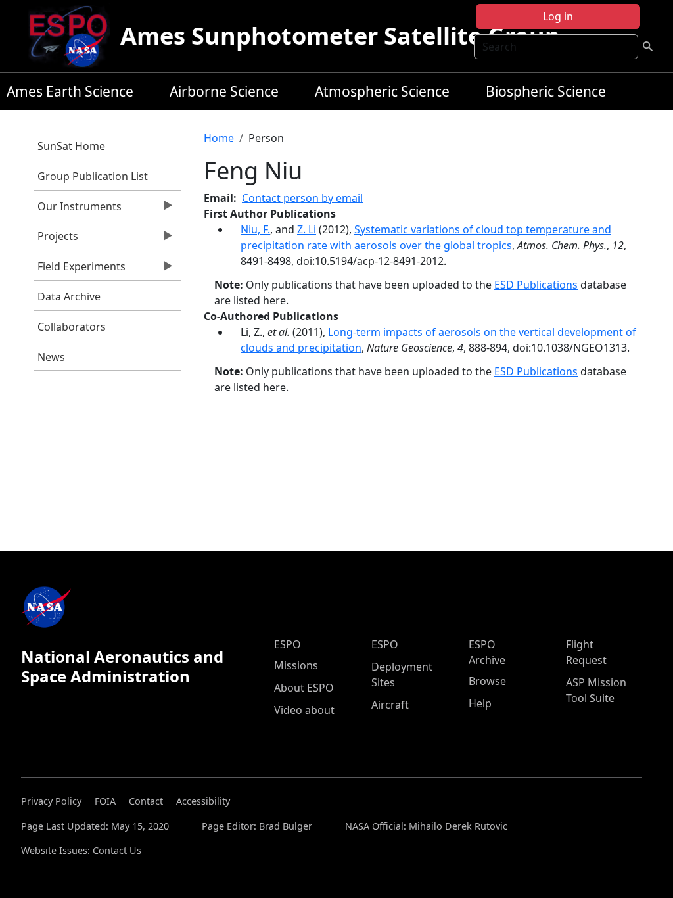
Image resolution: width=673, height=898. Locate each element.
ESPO (287, 644)
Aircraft (390, 704)
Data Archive (69, 296)
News (51, 357)
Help (480, 703)
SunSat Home (71, 146)
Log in (558, 16)
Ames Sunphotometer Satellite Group (340, 36)
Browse (487, 681)
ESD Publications (536, 284)
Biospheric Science (546, 91)
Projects (56, 239)
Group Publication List (92, 176)
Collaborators (71, 326)
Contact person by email (302, 198)
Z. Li (306, 229)
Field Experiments (80, 269)
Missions (296, 665)
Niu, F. (255, 229)
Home (219, 138)
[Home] (73, 36)
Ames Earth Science (70, 91)
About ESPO (304, 687)
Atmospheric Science (382, 91)
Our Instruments (78, 209)
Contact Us (117, 850)
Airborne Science (224, 91)
